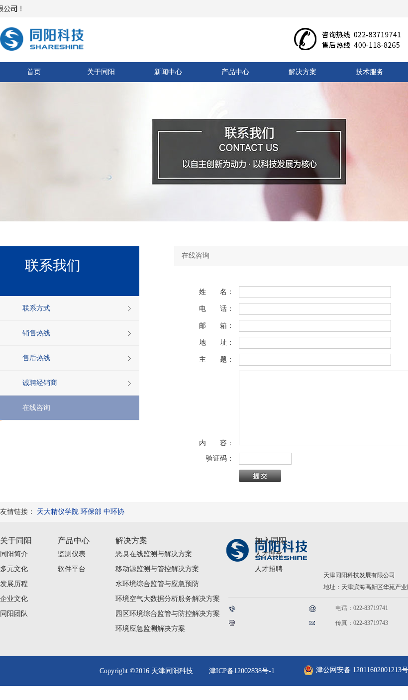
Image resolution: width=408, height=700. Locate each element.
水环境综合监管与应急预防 (157, 584)
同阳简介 (14, 554)
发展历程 (14, 584)
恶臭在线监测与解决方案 (153, 554)
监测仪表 (72, 554)
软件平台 (72, 569)
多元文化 (14, 569)
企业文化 (14, 598)
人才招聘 (269, 569)
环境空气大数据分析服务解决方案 (167, 598)
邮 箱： (216, 325)
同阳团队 (14, 613)
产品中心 (74, 540)
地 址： (216, 342)
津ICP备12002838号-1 (242, 671)
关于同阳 (16, 540)
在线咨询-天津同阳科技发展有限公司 (52, 36)
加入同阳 (271, 540)
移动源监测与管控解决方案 (157, 569)
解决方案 (131, 540)
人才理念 (269, 554)
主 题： (216, 359)
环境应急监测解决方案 (150, 628)
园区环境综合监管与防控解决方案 (167, 613)
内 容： (216, 443)
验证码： (216, 458)
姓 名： (216, 292)
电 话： (216, 308)
